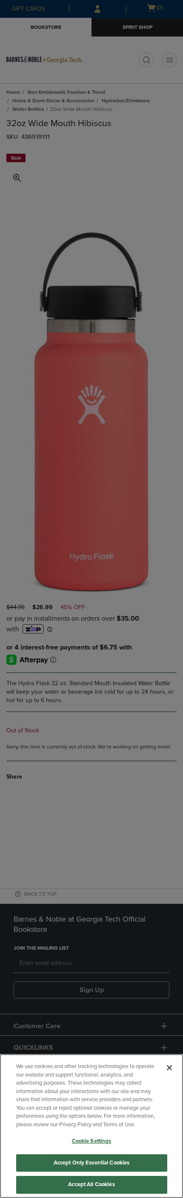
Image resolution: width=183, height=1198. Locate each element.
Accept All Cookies (91, 1184)
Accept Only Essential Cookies (92, 1162)
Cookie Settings (92, 1141)
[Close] (169, 1067)
